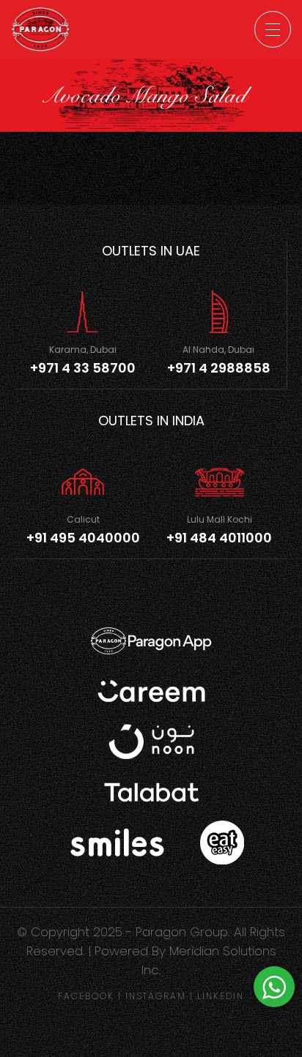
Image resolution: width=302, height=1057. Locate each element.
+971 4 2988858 (218, 368)
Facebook (86, 996)
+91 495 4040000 (83, 537)
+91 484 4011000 (219, 537)
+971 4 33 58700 (83, 368)
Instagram (155, 996)
